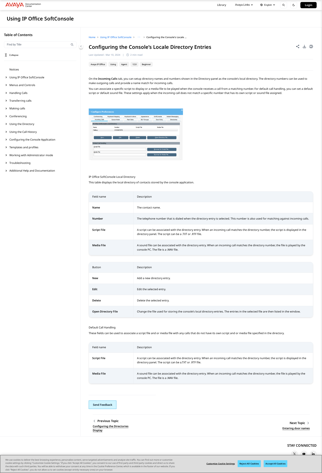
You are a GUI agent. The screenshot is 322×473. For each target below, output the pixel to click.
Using (113, 64)
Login (308, 5)
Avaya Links (242, 4)
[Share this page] (298, 46)
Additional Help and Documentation (32, 170)
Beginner (146, 64)
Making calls (17, 108)
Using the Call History (23, 132)
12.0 (134, 64)
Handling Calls (18, 93)
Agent (124, 64)
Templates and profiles (23, 147)
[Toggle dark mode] (293, 5)
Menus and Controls (22, 85)
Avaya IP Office (98, 64)
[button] (102, 405)
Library (221, 5)
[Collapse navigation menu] (81, 46)
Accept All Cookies (275, 463)
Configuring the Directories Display (110, 428)
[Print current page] (311, 46)
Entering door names (296, 428)
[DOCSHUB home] (24, 5)
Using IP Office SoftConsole (26, 77)
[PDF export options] (304, 46)
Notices (14, 69)
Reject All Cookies (249, 463)
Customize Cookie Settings (220, 463)
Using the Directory (21, 124)
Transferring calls (20, 100)
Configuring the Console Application (32, 139)
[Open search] (283, 5)
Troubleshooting (20, 163)
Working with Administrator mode (31, 155)
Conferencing (18, 116)
